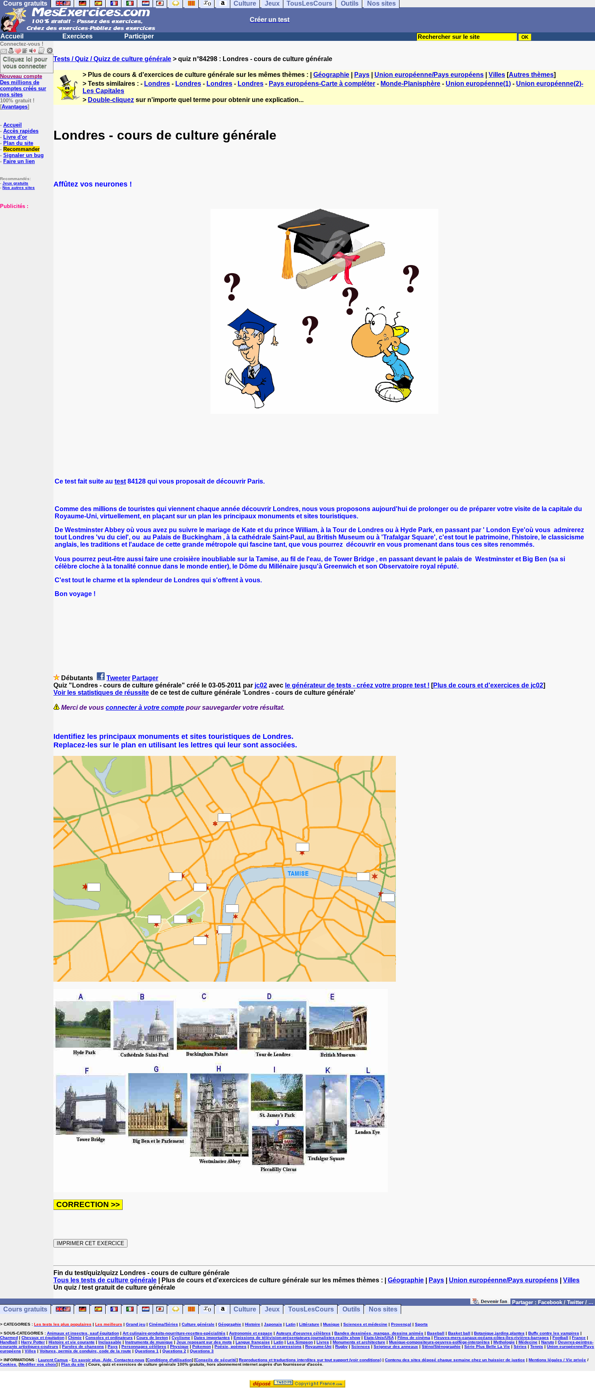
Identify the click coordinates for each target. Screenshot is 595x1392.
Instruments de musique (149, 1342)
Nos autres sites (18, 187)
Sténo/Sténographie (441, 1346)
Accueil (11, 36)
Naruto (547, 1342)
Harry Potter (33, 1342)
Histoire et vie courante (72, 1342)
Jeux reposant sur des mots (204, 1342)
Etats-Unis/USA (379, 1337)
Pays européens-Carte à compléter (322, 83)
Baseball (435, 1333)
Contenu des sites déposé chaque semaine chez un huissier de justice (455, 1360)
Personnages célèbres (143, 1346)
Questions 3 (202, 1351)
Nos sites (383, 1309)
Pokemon (201, 1346)
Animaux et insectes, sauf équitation (83, 1333)
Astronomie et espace (250, 1333)
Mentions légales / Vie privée (557, 1360)
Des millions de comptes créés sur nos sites (23, 85)
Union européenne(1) (478, 83)
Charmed (9, 1337)
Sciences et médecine (365, 1324)
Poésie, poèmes (230, 1346)
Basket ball (459, 1333)
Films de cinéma (413, 1337)
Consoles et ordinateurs (109, 1337)
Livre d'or (15, 137)
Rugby (341, 1346)
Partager (145, 678)
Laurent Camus (53, 1360)
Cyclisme (181, 1337)
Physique (179, 1346)
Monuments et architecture (359, 1342)
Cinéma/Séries (163, 1324)
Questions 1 (147, 1351)
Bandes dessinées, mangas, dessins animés (378, 1333)
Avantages (15, 107)
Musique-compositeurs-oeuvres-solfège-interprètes (439, 1342)
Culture (245, 1309)
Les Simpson (300, 1342)
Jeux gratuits (15, 183)
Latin (290, 1324)
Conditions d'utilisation (169, 1360)
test (120, 481)
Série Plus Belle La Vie (487, 1346)
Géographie (331, 74)
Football (560, 1337)
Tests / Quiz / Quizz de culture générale (112, 58)
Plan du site (18, 143)
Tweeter (118, 678)
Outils (351, 1309)
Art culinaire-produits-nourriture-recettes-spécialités (174, 1333)
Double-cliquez (111, 99)
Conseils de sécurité (216, 1360)
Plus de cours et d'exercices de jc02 (488, 685)
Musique (331, 1324)
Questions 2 (174, 1351)
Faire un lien (19, 161)
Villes (497, 74)
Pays (362, 74)
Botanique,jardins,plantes (499, 1333)
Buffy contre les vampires (553, 1333)
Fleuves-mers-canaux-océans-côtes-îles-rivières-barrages (491, 1337)
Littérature (309, 1324)
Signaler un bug (23, 155)
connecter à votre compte (145, 707)
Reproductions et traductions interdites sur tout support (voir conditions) (310, 1360)
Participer (139, 36)
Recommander (21, 149)
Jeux (272, 1309)
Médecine (528, 1342)
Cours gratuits (25, 1309)
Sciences (360, 1346)
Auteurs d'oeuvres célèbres (303, 1333)
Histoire (252, 1324)
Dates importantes (212, 1337)
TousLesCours (311, 1309)
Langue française (253, 1342)
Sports (421, 1324)
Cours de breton (152, 1337)
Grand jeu (135, 1324)
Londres (157, 83)
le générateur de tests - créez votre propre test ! (357, 685)
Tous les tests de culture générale (105, 1280)
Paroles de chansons (83, 1346)
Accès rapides (20, 131)
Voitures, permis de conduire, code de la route (85, 1351)
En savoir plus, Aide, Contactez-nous (108, 1360)
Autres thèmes (531, 74)
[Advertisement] (24, 249)
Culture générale (198, 1324)
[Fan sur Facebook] (490, 1302)
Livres (323, 1342)
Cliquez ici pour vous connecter (25, 62)
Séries (520, 1346)
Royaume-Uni (318, 1346)
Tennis (536, 1346)
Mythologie (504, 1342)
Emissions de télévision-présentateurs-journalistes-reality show (297, 1337)
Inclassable (109, 1342)
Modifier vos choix (38, 1364)
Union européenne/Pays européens (429, 74)
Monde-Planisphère (410, 83)
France (579, 1337)
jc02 (261, 685)
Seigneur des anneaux (396, 1346)
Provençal (401, 1324)
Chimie (75, 1337)
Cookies (8, 1364)
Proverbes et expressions (276, 1346)
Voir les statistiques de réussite (101, 692)
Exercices (77, 36)
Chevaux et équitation (42, 1337)
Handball (8, 1342)
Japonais (273, 1324)
